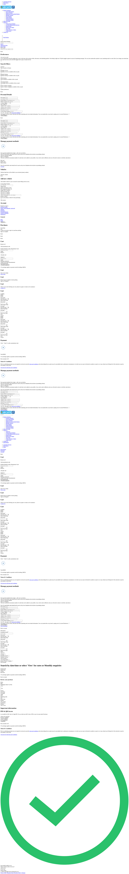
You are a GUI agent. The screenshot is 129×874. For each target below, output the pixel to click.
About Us (5, 22)
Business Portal (10, 872)
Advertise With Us (18, 872)
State (2, 104)
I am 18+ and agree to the (10, 112)
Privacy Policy (4, 872)
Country (2, 103)
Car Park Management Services (12, 25)
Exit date (3, 306)
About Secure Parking (10, 23)
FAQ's (2, 44)
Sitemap (23, 872)
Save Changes (4, 115)
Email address (3, 100)
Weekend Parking (9, 18)
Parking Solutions (7, 10)
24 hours (3, 654)
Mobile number (4, 101)
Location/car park (4, 632)
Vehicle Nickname (4, 195)
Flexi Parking (9, 16)
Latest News (8, 31)
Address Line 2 (4, 107)
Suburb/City (3, 108)
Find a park (3, 274)
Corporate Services (7, 1)
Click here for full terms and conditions (9, 367)
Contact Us (5, 32)
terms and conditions (16, 112)
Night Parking (9, 17)
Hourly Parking (9, 12)
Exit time (3, 310)
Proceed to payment (5, 264)
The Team (8, 28)
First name (3, 97)
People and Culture (10, 27)
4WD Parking (4, 658)
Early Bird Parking (10, 11)
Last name (3, 98)
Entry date (3, 297)
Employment (8, 26)
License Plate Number (5, 111)
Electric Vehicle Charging (6, 661)
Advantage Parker (10, 20)
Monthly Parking (9, 15)
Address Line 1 (4, 105)
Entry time (3, 301)
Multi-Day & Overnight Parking (13, 14)
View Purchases (4, 410)
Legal (4, 4)
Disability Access (4, 655)
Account (2, 166)
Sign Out (3, 222)
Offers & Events (6, 21)
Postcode (2, 109)
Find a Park (3, 46)
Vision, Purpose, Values (11, 29)
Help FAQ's (5, 2)
